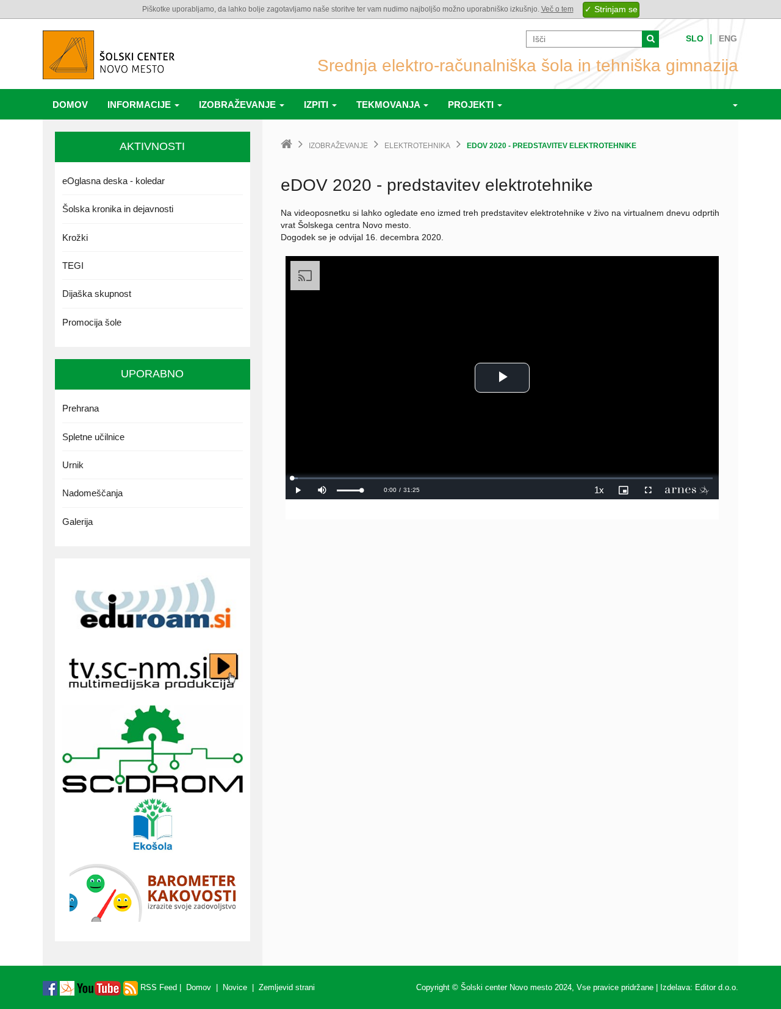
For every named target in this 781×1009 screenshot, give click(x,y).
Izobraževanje (238, 104)
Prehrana (80, 408)
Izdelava (675, 987)
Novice (235, 987)
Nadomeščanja (92, 493)
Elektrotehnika (417, 145)
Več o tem (557, 9)
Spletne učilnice (93, 437)
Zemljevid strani (287, 987)
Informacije (140, 104)
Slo (695, 38)
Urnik (73, 465)
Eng (728, 38)
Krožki (75, 237)
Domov (70, 104)
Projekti (472, 104)
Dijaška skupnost (96, 293)
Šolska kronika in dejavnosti (117, 209)
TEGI (73, 265)
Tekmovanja (389, 104)
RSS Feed (157, 987)
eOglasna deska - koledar (113, 181)
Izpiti (317, 104)
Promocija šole (91, 322)
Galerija (77, 521)
